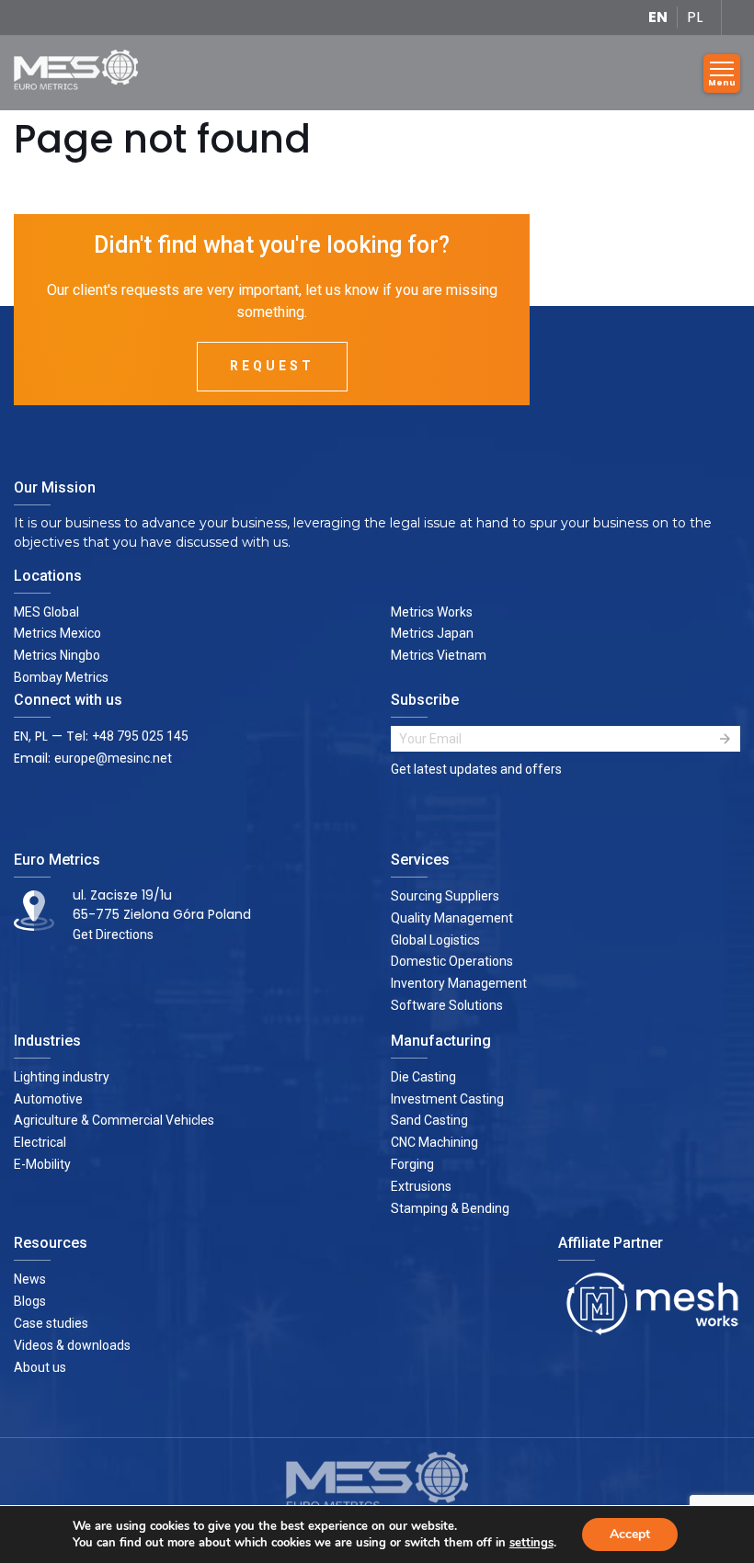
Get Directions (113, 934)
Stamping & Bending (450, 1208)
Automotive (48, 1099)
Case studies (51, 1323)
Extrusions (421, 1186)
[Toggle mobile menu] (721, 73)
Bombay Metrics (61, 677)
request (272, 365)
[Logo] (83, 73)
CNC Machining (434, 1142)
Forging (412, 1164)
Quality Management (452, 918)
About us (40, 1367)
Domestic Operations (452, 961)
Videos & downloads (72, 1345)
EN (658, 17)
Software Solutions (447, 1005)
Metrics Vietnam (438, 655)
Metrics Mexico (57, 633)
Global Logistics (435, 940)
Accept (630, 1534)
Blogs (30, 1301)
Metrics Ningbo (57, 655)
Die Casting (423, 1077)
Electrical (40, 1142)
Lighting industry (61, 1077)
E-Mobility (42, 1164)
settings (531, 1543)
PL (695, 17)
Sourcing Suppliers (445, 896)
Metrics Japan (432, 633)
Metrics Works (432, 612)
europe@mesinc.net (113, 758)
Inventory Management (459, 983)
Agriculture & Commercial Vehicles (114, 1120)
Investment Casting (447, 1099)
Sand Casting (429, 1120)
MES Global (46, 612)
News (30, 1279)
